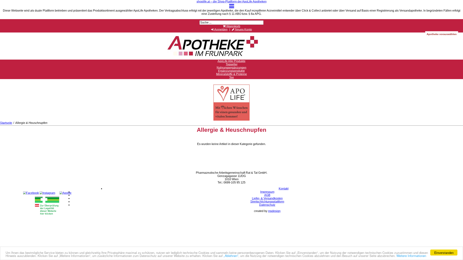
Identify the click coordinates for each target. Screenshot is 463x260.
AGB (267, 195)
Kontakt (283, 188)
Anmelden (221, 29)
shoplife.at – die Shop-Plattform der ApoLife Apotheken (232, 1)
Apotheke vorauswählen (442, 34)
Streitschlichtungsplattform (267, 201)
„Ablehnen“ (231, 255)
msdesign (274, 211)
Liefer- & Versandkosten (267, 198)
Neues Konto (243, 29)
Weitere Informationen (411, 255)
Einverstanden (444, 252)
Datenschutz (267, 204)
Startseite (6, 122)
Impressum (267, 191)
